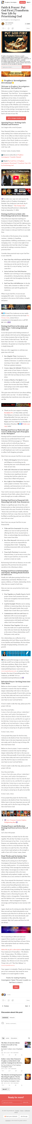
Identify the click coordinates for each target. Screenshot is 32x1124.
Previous (6, 1006)
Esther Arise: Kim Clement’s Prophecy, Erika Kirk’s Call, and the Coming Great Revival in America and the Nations (11, 1061)
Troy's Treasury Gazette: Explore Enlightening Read (15, 821)
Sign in (28, 2)
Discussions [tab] (14, 1038)
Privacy (17, 1110)
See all (5, 1089)
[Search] (29, 1038)
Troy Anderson (9, 23)
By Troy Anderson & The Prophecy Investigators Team (11, 1065)
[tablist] (8, 1017)
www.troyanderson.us (8, 965)
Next (26, 1006)
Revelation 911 (8, 413)
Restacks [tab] (12, 1017)
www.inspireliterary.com (8, 671)
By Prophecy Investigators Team (10, 1081)
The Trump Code (19, 206)
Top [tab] (3, 1038)
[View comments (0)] (8, 28)
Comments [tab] (5, 1017)
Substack (7, 1120)
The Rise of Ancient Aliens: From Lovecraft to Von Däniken (10, 1045)
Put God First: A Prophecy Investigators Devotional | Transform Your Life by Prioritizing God (16, 163)
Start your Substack (11, 1116)
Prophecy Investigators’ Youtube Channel (12, 156)
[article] (16, 1049)
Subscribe (22, 2)
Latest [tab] (7, 1038)
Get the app (24, 1116)
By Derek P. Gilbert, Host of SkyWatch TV (11, 1049)
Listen (28, 24)
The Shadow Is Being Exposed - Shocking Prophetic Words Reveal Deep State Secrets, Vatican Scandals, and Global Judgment (12, 1077)
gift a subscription (15, 950)
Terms (22, 1110)
